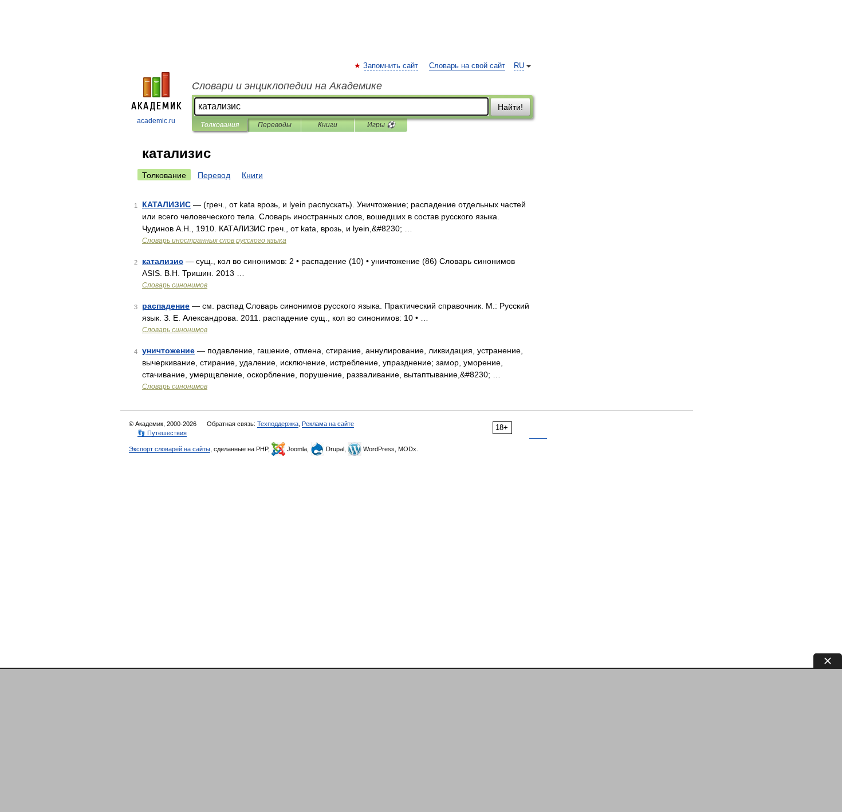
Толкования (219, 125)
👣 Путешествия (162, 432)
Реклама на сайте (328, 423)
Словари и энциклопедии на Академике (287, 86)
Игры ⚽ (381, 125)
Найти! (510, 107)
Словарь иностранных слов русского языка (214, 240)
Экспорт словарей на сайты (169, 449)
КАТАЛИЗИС (166, 204)
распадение (166, 305)
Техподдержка (277, 423)
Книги (327, 125)
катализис (162, 261)
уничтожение (168, 350)
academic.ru (156, 121)
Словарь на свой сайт (467, 66)
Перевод (214, 175)
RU (519, 66)
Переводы (275, 125)
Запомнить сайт (391, 66)
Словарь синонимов (174, 285)
